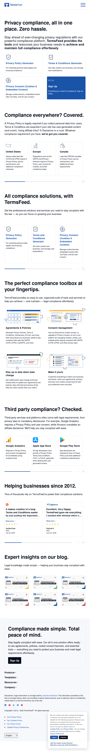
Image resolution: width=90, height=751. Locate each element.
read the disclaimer (50, 695)
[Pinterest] (22, 705)
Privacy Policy (68, 729)
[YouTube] (10, 705)
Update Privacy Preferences (18, 727)
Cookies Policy (55, 729)
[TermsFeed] (13, 5)
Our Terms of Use (14, 724)
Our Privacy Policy (14, 717)
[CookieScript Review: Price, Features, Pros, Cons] (73, 582)
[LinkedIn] (5, 705)
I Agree (54, 737)
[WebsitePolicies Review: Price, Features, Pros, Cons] (45, 582)
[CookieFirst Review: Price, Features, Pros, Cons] (45, 599)
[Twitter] (14, 705)
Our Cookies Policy (14, 720)
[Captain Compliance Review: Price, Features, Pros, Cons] (73, 599)
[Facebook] (18, 705)
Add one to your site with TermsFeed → (64, 745)
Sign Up (14, 660)
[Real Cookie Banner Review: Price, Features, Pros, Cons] (17, 582)
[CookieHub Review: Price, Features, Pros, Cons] (17, 599)
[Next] (83, 181)
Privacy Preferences (57, 733)
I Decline (63, 737)
